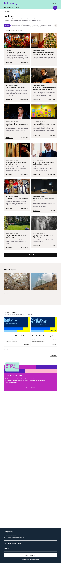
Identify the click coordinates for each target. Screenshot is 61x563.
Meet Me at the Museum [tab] (46, 25)
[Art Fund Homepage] (10, 3)
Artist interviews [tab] (26, 25)
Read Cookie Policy (10, 535)
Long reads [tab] (35, 25)
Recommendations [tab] (16, 25)
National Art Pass (8, 7)
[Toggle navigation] (55, 8)
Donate (17, 7)
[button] (30, 255)
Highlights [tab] (7, 25)
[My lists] (53, 3)
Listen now (53, 355)
